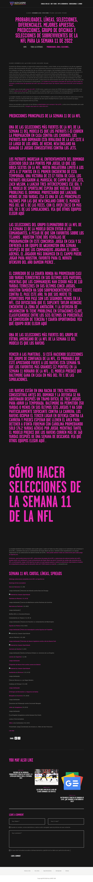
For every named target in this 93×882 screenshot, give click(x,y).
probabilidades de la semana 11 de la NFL (49, 104)
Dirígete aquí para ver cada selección (37, 106)
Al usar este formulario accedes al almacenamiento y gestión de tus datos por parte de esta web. (41, 850)
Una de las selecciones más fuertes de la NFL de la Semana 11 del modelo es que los (44, 129)
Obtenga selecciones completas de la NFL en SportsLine (26, 579)
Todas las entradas (37, 47)
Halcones (17, 587)
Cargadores (18, 707)
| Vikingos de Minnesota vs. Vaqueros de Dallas (23, 692)
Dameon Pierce (43, 262)
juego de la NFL (30, 89)
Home (24, 47)
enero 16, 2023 (20, 770)
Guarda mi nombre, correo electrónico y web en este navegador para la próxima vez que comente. (40, 827)
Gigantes (18, 657)
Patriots (61, 131)
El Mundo (28, 13)
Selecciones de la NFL (21, 91)
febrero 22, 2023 (46, 787)
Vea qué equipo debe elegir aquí (45, 321)
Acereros (20, 696)
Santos (19, 649)
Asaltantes (12, 672)
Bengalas (12, 696)
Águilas (11, 626)
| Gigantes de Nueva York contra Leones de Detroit (25, 665)
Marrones (12, 606)
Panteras (34, 354)
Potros (18, 626)
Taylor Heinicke (71, 302)
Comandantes (18, 233)
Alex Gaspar (58, 13)
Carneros (12, 649)
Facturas (20, 606)
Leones (11, 657)
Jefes (10, 707)
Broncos (20, 672)
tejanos (15, 237)
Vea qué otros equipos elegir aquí (45, 438)
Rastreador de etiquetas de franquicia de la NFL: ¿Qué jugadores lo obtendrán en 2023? (72, 799)
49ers (11, 723)
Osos (10, 587)
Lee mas (11, 731)
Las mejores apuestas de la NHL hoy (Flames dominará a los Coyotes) (46, 790)
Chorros (65, 135)
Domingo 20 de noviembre (17, 583)
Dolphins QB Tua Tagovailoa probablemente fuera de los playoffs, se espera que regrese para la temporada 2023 (20, 775)
